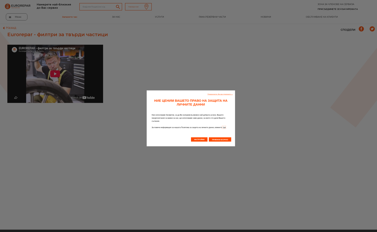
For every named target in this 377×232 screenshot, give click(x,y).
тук (224, 127)
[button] (220, 94)
